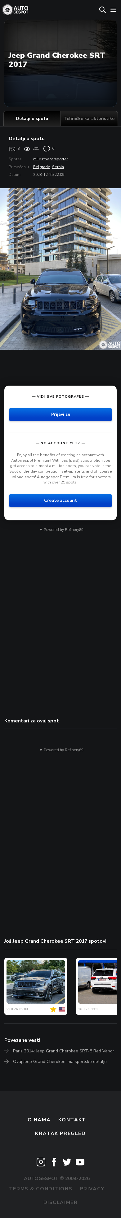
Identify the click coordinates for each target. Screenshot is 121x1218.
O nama (39, 1119)
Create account (60, 500)
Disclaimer (60, 1202)
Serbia (58, 166)
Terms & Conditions (40, 1188)
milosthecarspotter (50, 159)
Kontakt (72, 1119)
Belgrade (41, 166)
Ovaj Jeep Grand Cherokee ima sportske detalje (60, 1062)
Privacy (92, 1188)
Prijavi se (60, 414)
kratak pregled (60, 1133)
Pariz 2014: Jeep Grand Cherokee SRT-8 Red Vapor (63, 1051)
